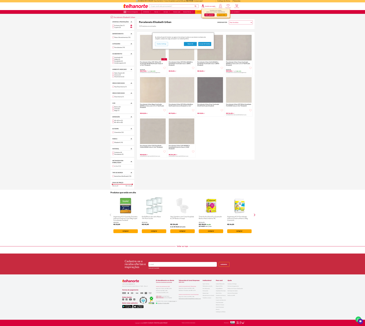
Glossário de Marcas (221, 295)
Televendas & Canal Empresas (189, 280)
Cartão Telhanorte (220, 283)
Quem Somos (206, 283)
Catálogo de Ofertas (220, 311)
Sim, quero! (209, 15)
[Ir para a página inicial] (135, 6)
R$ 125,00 (129, 186)
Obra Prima (218, 293)
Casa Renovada (219, 302)
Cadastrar (224, 264)
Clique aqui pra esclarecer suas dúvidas (164, 282)
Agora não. (221, 15)
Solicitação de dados (233, 290)
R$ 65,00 (115, 186)
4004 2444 (158, 296)
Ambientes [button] (146, 12)
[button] (132, 12)
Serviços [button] (166, 12)
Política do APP (231, 295)
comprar (126, 231)
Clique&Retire (219, 288)
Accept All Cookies (204, 44)
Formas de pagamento (233, 286)
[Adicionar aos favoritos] (164, 68)
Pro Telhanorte (206, 288)
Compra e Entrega (232, 283)
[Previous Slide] (110, 215)
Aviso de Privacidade (154, 268)
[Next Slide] (254, 215)
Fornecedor (205, 290)
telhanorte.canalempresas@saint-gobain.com (190, 298)
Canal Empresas (220, 307)
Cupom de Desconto (221, 300)
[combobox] (174, 6)
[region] (183, 41)
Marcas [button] (156, 12)
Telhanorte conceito (207, 286)
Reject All (190, 44)
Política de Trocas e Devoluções (235, 288)
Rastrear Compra (220, 304)
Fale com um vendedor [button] (233, 12)
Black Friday (219, 297)
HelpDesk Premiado (221, 290)
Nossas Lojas (176, 12)
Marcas (217, 309)
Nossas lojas (205, 293)
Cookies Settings (161, 44)
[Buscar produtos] (196, 6)
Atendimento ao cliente (208, 295)
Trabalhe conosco (207, 297)
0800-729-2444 (160, 297)
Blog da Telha (219, 286)
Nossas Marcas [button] (187, 12)
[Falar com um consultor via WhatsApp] (358, 319)
